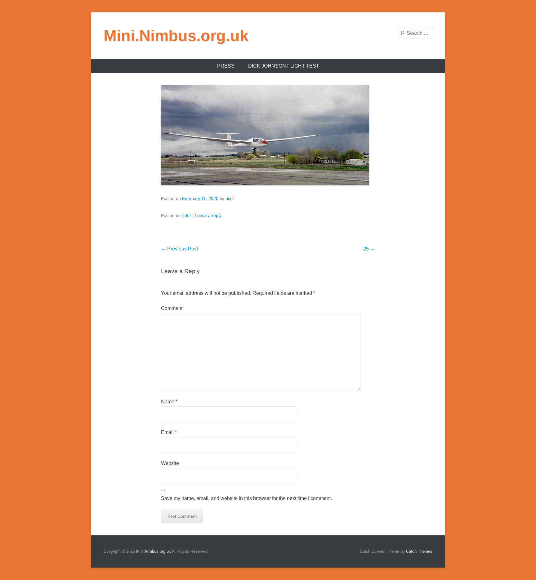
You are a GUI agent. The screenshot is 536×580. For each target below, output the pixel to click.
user (230, 198)
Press (225, 66)
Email (169, 432)
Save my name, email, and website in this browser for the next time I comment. (246, 498)
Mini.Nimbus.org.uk (176, 35)
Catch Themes (419, 551)
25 (369, 248)
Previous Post (179, 248)
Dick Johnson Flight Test (283, 66)
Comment (171, 308)
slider (186, 215)
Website (170, 463)
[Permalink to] (268, 135)
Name (169, 401)
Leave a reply (208, 215)
